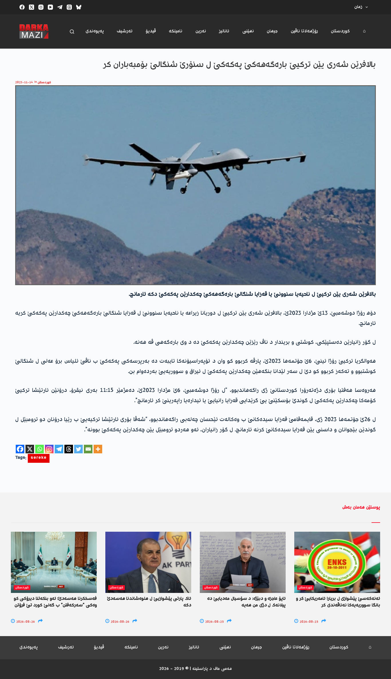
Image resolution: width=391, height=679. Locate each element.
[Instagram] (41, 7)
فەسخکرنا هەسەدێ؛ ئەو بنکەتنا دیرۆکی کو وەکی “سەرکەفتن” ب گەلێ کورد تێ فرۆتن (55, 601)
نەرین (201, 31)
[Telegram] (59, 7)
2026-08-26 (25, 622)
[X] (29, 449)
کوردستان (340, 31)
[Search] (72, 31)
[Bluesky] (78, 7)
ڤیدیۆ (151, 31)
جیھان (272, 31)
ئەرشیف (125, 31)
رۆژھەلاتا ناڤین (304, 31)
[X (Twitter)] (31, 7)
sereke (39, 458)
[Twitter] (78, 449)
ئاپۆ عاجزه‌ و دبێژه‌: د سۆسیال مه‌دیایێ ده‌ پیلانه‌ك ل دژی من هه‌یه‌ (246, 601)
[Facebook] (22, 7)
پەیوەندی (95, 31)
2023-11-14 (24, 82)
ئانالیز (224, 31)
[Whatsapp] (39, 449)
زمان (358, 7)
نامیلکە (175, 31)
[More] (98, 449)
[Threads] (69, 7)
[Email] (88, 449)
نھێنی (248, 31)
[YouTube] (50, 7)
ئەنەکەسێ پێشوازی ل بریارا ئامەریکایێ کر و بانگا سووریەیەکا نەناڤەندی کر (338, 601)
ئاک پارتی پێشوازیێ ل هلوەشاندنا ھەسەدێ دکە (149, 601)
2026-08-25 (214, 622)
